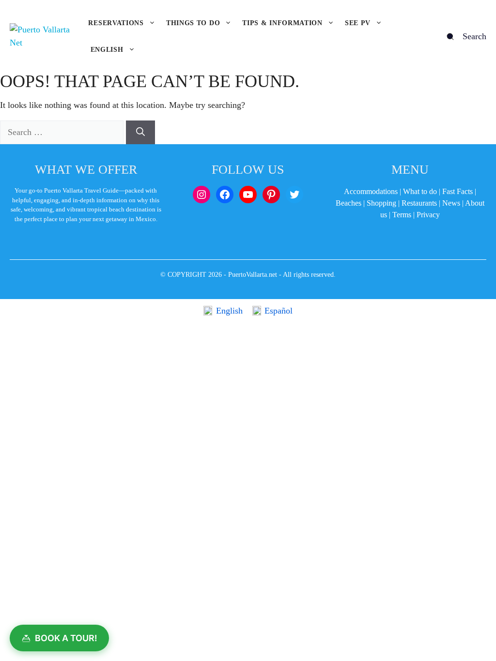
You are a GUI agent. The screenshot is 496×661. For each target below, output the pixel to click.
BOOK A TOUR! (66, 638)
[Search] (140, 132)
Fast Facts (457, 191)
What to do (420, 191)
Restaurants (419, 203)
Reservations (115, 23)
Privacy (428, 214)
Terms (401, 214)
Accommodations (371, 191)
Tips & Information (282, 23)
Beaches (348, 203)
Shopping (381, 203)
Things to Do (193, 23)
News (451, 203)
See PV (358, 23)
